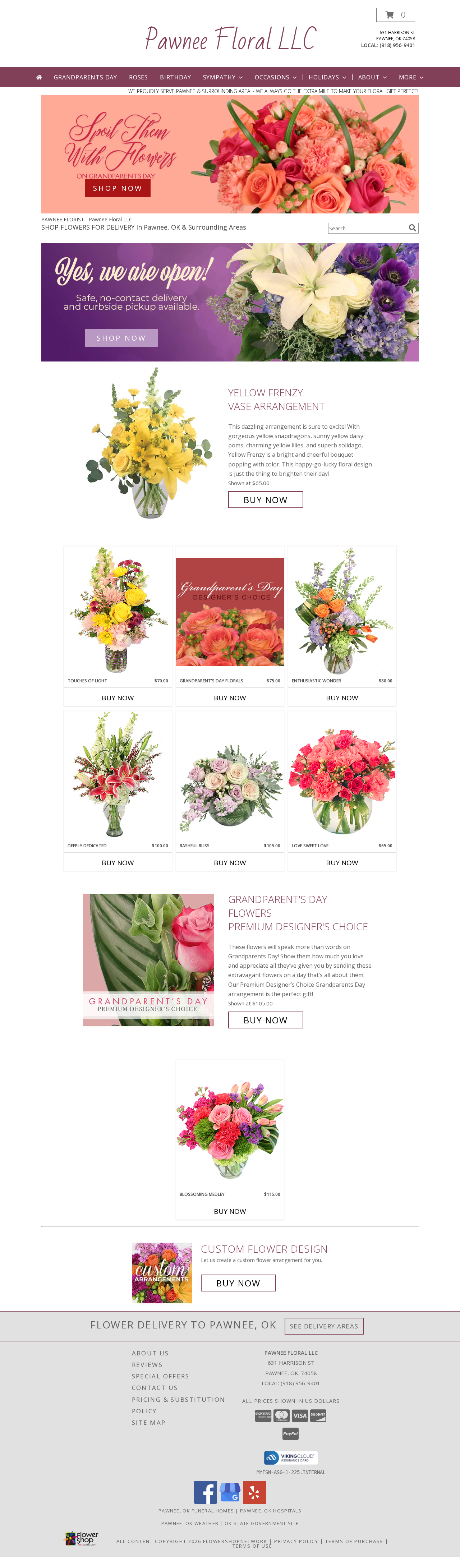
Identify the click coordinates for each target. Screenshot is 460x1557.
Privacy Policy (296, 1541)
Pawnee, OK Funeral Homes (196, 1510)
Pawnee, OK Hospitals (271, 1510)
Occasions (272, 77)
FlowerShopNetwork (235, 1541)
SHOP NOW (118, 188)
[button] (395, 15)
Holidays (324, 77)
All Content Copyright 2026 (158, 1541)
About (369, 77)
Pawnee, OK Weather (189, 1523)
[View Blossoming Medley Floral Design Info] (230, 1125)
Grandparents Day (85, 77)
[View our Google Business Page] (230, 1501)
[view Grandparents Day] (230, 211)
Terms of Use (252, 1546)
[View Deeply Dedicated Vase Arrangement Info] (118, 776)
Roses (138, 77)
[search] (412, 228)
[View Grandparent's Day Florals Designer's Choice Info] (230, 612)
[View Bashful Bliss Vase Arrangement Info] (230, 776)
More (408, 77)
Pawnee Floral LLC (230, 41)
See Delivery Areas (324, 1326)
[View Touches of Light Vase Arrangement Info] (118, 612)
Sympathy (219, 77)
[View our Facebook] (205, 1501)
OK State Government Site (262, 1523)
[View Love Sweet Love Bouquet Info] (342, 776)
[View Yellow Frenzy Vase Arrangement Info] (154, 446)
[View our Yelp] (254, 1501)
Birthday (175, 77)
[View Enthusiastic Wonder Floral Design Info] (342, 612)
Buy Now (266, 500)
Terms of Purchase (354, 1541)
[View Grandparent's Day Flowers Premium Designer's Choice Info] (154, 959)
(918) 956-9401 (397, 45)
